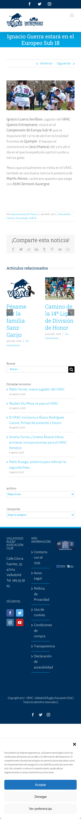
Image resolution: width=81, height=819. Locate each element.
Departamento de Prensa (24, 214)
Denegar (41, 797)
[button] (74, 744)
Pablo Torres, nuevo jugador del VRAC (37, 389)
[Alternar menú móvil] (72, 15)
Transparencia (41, 646)
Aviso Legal (38, 575)
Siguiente (64, 63)
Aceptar (40, 785)
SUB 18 (32, 218)
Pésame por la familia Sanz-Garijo (16, 320)
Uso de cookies (39, 612)
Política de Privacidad (41, 594)
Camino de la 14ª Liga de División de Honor (59, 317)
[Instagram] (10, 622)
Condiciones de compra (41, 630)
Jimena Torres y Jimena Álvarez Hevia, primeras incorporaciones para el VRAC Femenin (38, 442)
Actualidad (64, 214)
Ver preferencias (40, 809)
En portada (22, 218)
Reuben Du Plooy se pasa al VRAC (33, 403)
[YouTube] (19, 622)
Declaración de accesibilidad (41, 661)
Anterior (46, 63)
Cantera (10, 218)
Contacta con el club (40, 557)
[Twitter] (19, 613)
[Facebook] (10, 613)
